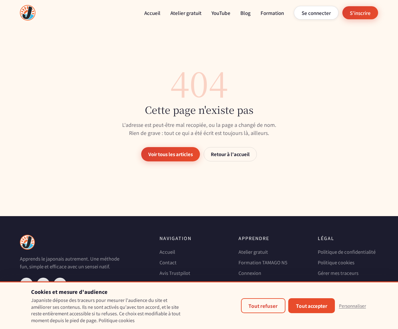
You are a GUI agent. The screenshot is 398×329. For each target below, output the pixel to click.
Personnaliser (352, 306)
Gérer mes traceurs (338, 273)
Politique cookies (336, 262)
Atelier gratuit (185, 12)
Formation (272, 12)
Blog (245, 12)
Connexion (249, 273)
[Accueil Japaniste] (27, 13)
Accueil (152, 12)
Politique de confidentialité (347, 251)
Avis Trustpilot (175, 273)
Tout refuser (263, 305)
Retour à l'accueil (230, 154)
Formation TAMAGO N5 (262, 262)
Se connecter (316, 12)
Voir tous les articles (170, 154)
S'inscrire (360, 12)
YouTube (220, 12)
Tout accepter (311, 305)
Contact (168, 262)
